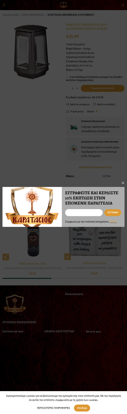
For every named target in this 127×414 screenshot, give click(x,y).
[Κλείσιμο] (123, 183)
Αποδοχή (82, 408)
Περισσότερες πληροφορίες (54, 408)
